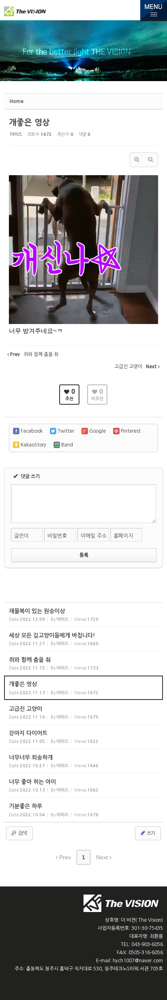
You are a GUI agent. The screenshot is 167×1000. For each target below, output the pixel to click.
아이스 (16, 134)
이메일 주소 (94, 536)
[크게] (137, 160)
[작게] (151, 160)
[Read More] (83, 615)
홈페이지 (123, 536)
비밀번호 (57, 536)
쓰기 (150, 833)
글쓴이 (21, 536)
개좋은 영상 (29, 122)
